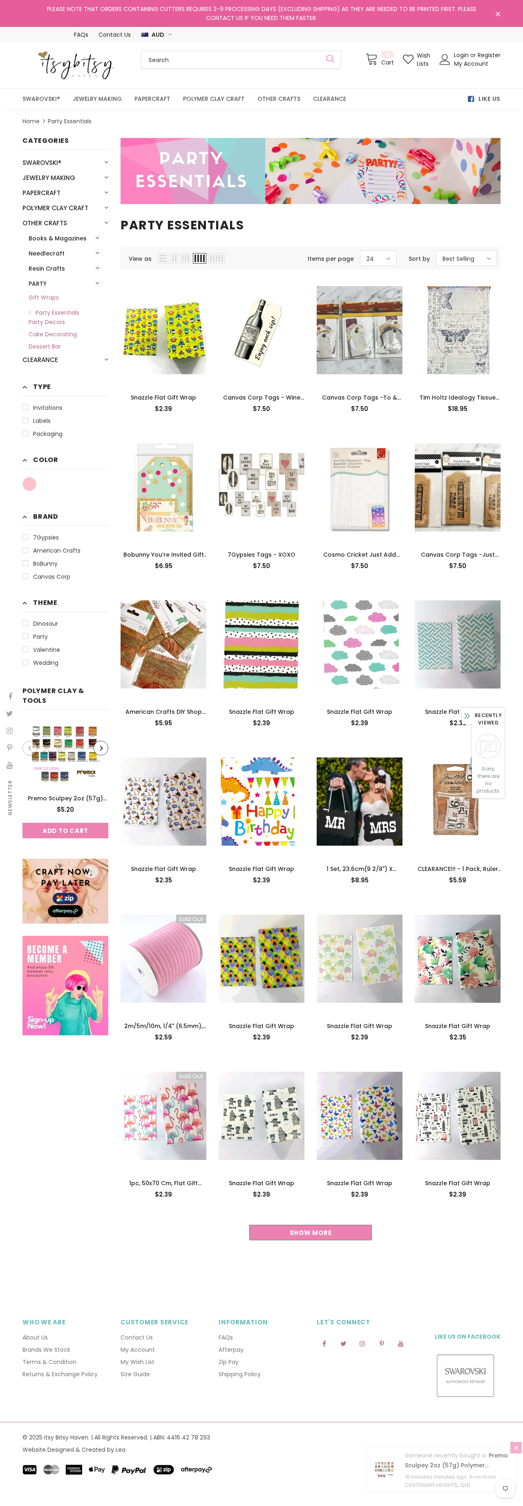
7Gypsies (46, 537)
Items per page (331, 259)
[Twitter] (343, 1343)
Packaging (48, 434)
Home (31, 121)
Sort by (419, 259)
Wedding (45, 663)
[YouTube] (400, 1343)
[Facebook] (324, 1343)
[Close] (516, 1455)
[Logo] (75, 65)
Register (489, 55)
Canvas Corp (51, 577)
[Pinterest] (381, 1343)
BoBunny (45, 564)
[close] (498, 14)
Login (462, 55)
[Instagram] (362, 1343)
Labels (42, 421)
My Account (471, 64)
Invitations (48, 408)
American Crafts (56, 550)
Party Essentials (70, 121)
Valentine (46, 650)
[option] (65, 780)
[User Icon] (445, 59)
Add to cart (65, 830)
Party (40, 637)
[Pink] (29, 484)
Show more (311, 1232)
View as (140, 259)
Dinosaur (45, 624)
